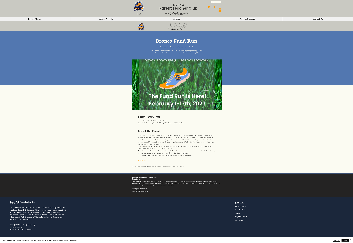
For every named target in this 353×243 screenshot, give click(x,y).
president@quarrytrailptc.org (141, 188)
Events (237, 213)
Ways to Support (241, 217)
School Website (240, 210)
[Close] (351, 240)
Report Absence (240, 206)
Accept (345, 240)
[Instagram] (140, 14)
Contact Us (239, 220)
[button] (220, 10)
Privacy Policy (73, 240)
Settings (336, 240)
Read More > (142, 161)
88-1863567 (179, 15)
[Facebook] (137, 14)
